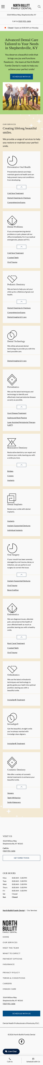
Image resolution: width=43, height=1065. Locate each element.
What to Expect (11, 953)
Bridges (10, 471)
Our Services (10, 942)
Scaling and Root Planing (17, 418)
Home (6, 937)
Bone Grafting (12, 590)
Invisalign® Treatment (16, 700)
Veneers (10, 793)
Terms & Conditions (14, 978)
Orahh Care (9, 989)
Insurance (9, 964)
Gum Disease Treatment (16, 413)
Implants (10, 480)
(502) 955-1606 (24, 21)
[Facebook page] (21, 1041)
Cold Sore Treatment (15, 193)
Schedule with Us (21, 76)
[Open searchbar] (39, 6)
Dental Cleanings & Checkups (19, 198)
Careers (7, 983)
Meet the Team (11, 948)
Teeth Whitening (13, 798)
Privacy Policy (11, 972)
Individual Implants (15, 530)
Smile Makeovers (14, 802)
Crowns (10, 476)
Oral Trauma (12, 262)
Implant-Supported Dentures (18, 526)
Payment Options (12, 959)
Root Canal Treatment (16, 643)
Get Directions (21, 858)
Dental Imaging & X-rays (16, 317)
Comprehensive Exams (16, 202)
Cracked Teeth (13, 257)
